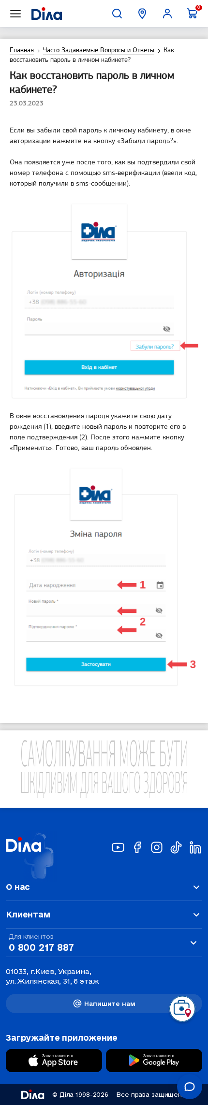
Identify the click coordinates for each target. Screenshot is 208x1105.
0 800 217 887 (41, 947)
